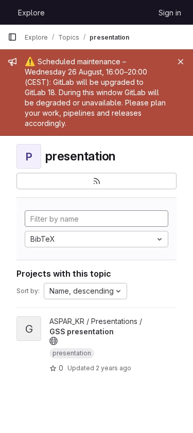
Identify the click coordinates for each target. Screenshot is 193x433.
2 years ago (113, 368)
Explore (31, 12)
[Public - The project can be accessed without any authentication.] (53, 341)
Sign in (170, 12)
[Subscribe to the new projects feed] (96, 181)
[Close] (180, 62)
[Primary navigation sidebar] (12, 37)
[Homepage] (8, 12)
